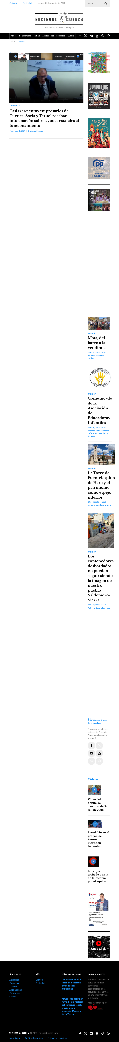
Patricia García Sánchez (99, 608)
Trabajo (36, 35)
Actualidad (15, 35)
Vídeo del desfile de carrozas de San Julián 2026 (98, 804)
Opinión (13, 3)
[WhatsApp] (99, 761)
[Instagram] (91, 753)
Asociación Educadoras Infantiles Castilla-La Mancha (98, 433)
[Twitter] (99, 745)
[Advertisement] (99, 264)
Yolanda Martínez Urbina (99, 505)
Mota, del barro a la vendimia (97, 343)
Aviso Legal (14, 1038)
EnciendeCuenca (35, 131)
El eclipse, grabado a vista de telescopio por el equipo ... (98, 876)
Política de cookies (34, 1038)
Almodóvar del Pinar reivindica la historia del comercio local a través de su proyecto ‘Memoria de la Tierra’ (72, 1006)
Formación (60, 35)
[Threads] (91, 761)
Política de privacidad (57, 1038)
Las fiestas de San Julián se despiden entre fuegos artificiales (71, 984)
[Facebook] (91, 745)
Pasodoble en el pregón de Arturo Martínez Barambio (98, 839)
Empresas (26, 35)
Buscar (106, 4)
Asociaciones (48, 35)
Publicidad (27, 3)
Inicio (13, 41)
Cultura (71, 35)
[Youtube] (99, 753)
